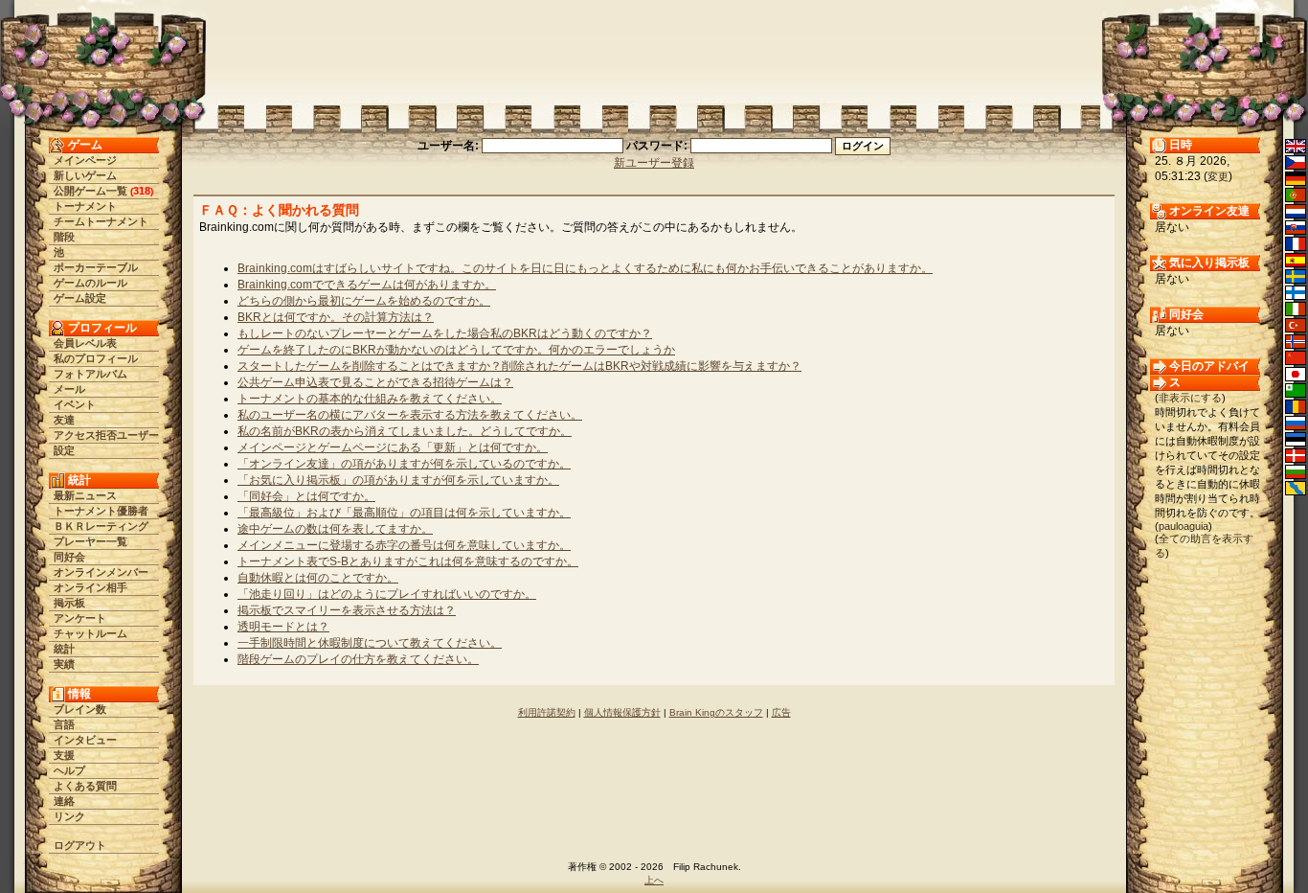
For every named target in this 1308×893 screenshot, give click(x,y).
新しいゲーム (85, 175)
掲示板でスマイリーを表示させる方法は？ (346, 610)
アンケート (80, 618)
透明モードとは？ (283, 626)
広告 (781, 712)
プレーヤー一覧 (90, 541)
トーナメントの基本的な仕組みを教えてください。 (369, 398)
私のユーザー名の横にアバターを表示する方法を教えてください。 (409, 415)
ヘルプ (69, 770)
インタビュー (85, 739)
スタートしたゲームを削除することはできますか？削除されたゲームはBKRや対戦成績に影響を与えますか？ (519, 366)
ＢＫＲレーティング (101, 526)
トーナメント (85, 206)
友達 (64, 419)
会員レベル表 (85, 343)
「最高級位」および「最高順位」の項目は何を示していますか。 (404, 512)
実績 (64, 664)
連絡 (64, 801)
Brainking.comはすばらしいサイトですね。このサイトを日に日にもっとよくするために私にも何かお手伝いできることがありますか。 (585, 268)
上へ (654, 880)
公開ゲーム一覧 (90, 190)
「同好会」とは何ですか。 (306, 496)
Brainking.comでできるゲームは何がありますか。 (366, 284)
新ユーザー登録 (654, 163)
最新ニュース (85, 495)
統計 (64, 648)
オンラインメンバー (101, 572)
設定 (64, 450)
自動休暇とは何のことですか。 (317, 577)
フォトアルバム (90, 373)
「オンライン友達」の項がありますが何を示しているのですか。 (404, 463)
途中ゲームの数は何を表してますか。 (335, 529)
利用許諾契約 (546, 712)
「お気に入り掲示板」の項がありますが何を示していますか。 (398, 480)
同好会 (69, 556)
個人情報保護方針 (622, 712)
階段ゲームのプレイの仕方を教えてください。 (358, 659)
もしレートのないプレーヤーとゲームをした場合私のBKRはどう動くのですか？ (444, 333)
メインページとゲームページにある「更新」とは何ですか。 (392, 447)
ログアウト (80, 845)
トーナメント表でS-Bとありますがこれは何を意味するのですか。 (407, 561)
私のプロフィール (96, 358)
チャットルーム (90, 633)
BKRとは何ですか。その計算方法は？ (335, 317)
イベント (75, 404)
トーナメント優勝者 (101, 510)
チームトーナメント (101, 221)
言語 (64, 724)
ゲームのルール (90, 282)
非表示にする (1190, 397)
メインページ (85, 160)
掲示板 (69, 602)
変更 (1218, 176)
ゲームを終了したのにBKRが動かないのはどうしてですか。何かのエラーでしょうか (456, 349)
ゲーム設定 (80, 298)
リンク (69, 816)
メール (69, 389)
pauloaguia (1183, 526)
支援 (64, 755)
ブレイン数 (80, 709)
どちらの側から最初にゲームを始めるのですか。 (363, 301)
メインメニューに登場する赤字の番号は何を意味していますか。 (404, 545)
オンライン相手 (90, 587)
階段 (64, 236)
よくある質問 (85, 785)
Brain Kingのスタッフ (716, 712)
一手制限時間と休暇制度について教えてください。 (369, 643)
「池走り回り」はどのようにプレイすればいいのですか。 (386, 594)
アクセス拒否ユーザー (106, 435)
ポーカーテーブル (96, 267)
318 (141, 190)
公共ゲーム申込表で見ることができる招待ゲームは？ (375, 382)
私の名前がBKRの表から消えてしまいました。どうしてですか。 (404, 431)
